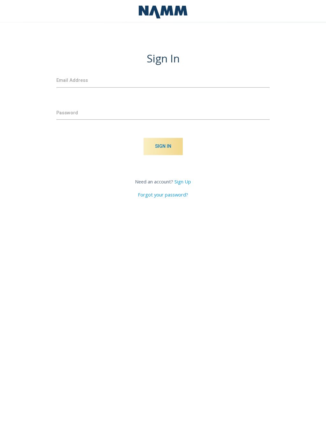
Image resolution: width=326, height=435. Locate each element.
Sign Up (182, 182)
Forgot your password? (163, 195)
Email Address (72, 80)
